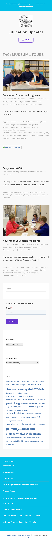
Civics (41, 381)
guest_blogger (14, 403)
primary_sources (20, 429)
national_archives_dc (21, 410)
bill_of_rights (32, 381)
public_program (29, 135)
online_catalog (31, 417)
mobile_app (10, 410)
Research (26, 104)
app (15, 381)
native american (35, 413)
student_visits (43, 135)
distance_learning (33, 122)
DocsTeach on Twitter (13, 509)
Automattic (26, 538)
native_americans (13, 417)
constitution (34, 384)
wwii (12, 444)
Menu (27, 40)
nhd (4, 135)
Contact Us (8, 478)
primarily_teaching (37, 424)
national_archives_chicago (14, 130)
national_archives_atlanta (27, 127)
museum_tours (9, 127)
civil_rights (12, 384)
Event (43, 122)
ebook (37, 400)
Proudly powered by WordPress (17, 535)
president (20, 421)
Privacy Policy (9, 491)
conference (13, 192)
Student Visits (36, 104)
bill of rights (21, 381)
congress (24, 385)
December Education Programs (21, 95)
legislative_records (22, 407)
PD (44, 270)
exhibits (6, 125)
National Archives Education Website (19, 522)
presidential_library (14, 135)
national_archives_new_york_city (17, 133)
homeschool (22, 125)
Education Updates (26, 32)
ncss (26, 195)
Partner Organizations (21, 102)
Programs (18, 104)
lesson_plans (36, 407)
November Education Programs (21, 240)
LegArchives (11, 407)
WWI (8, 444)
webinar (6, 138)
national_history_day (40, 133)
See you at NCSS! (12, 168)
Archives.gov (8, 472)
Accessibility (8, 466)
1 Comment (21, 276)
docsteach (36, 389)
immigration (33, 125)
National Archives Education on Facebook (21, 516)
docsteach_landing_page (17, 393)
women (27, 441)
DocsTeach (8, 503)
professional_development (13, 273)
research (21, 437)
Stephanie (23, 172)
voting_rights (10, 441)
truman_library (35, 437)
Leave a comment (19, 138)
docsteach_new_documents (20, 400)
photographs (11, 421)
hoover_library (28, 403)
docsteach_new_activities (19, 396)
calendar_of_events (16, 122)
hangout (13, 125)
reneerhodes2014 (27, 99)
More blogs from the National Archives (20, 484)
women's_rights (36, 441)
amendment (9, 381)
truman (27, 437)
